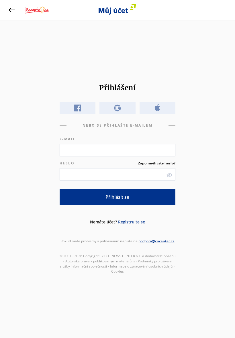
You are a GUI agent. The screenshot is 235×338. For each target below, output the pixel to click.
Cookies (117, 271)
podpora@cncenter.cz (156, 241)
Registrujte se (131, 222)
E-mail (67, 139)
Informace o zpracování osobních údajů (141, 266)
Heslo (117, 163)
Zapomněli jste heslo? (156, 163)
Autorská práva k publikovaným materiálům (100, 261)
